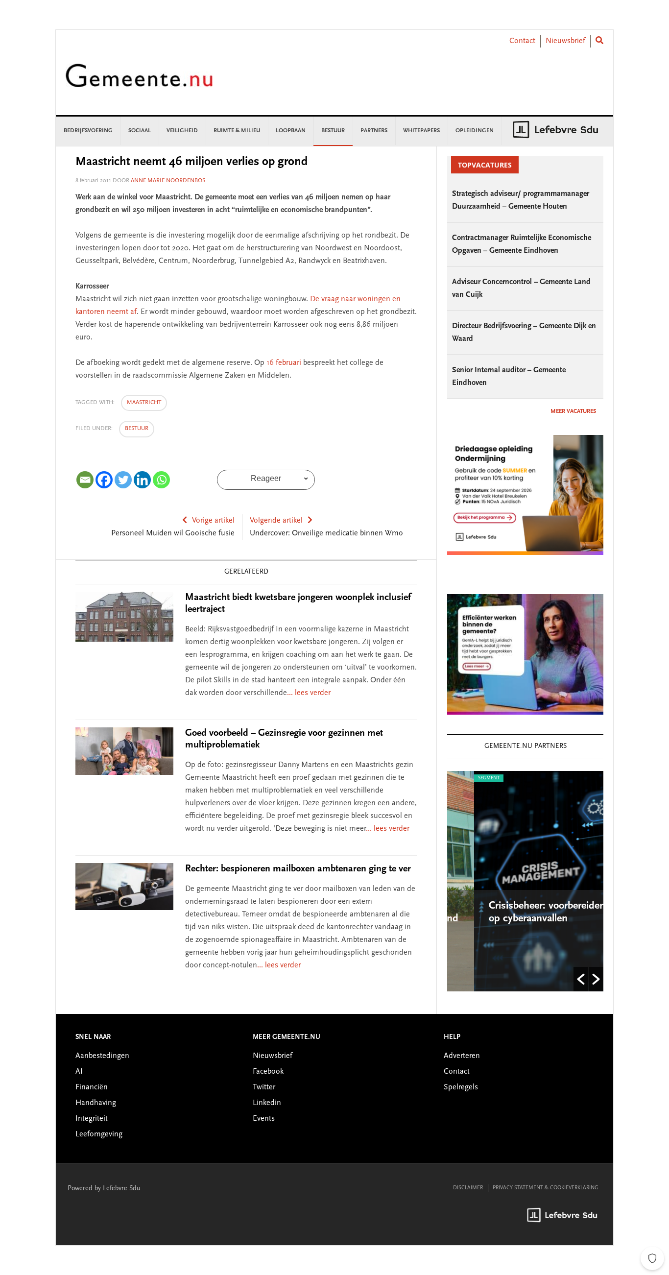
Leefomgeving (98, 1134)
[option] (528, 881)
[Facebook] (104, 479)
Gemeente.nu (139, 82)
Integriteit (91, 1119)
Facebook (268, 1072)
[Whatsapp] (161, 479)
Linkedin (267, 1103)
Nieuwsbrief (565, 41)
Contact (522, 41)
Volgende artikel (276, 521)
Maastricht (144, 403)
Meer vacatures (573, 411)
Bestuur (136, 429)
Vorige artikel (213, 521)
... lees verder (309, 693)
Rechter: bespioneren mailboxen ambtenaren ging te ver (298, 869)
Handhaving (95, 1103)
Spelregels (461, 1087)
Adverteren (462, 1056)
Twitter (264, 1087)
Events (264, 1119)
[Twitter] (123, 479)
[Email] (85, 479)
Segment (464, 778)
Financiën (91, 1087)
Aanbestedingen (102, 1056)
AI (79, 1072)
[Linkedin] (142, 479)
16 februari (283, 363)
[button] (580, 979)
